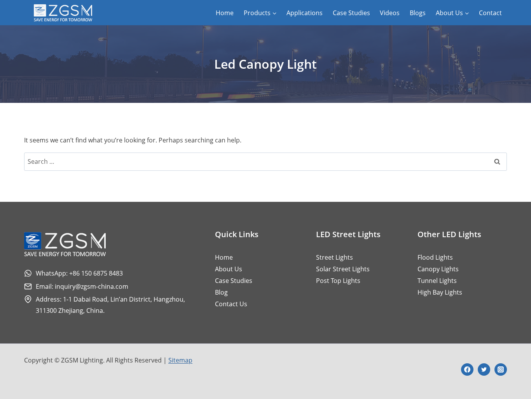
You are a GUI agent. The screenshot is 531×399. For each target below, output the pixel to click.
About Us (228, 269)
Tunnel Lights (437, 280)
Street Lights (334, 257)
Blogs (418, 13)
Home (225, 13)
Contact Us (231, 304)
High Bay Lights (439, 292)
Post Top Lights (338, 280)
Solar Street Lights (343, 269)
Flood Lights (435, 257)
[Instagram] (500, 369)
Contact (490, 13)
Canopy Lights (438, 269)
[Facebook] (467, 369)
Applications (304, 13)
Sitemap (180, 360)
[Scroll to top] (511, 367)
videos (390, 13)
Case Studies (351, 13)
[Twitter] (484, 369)
